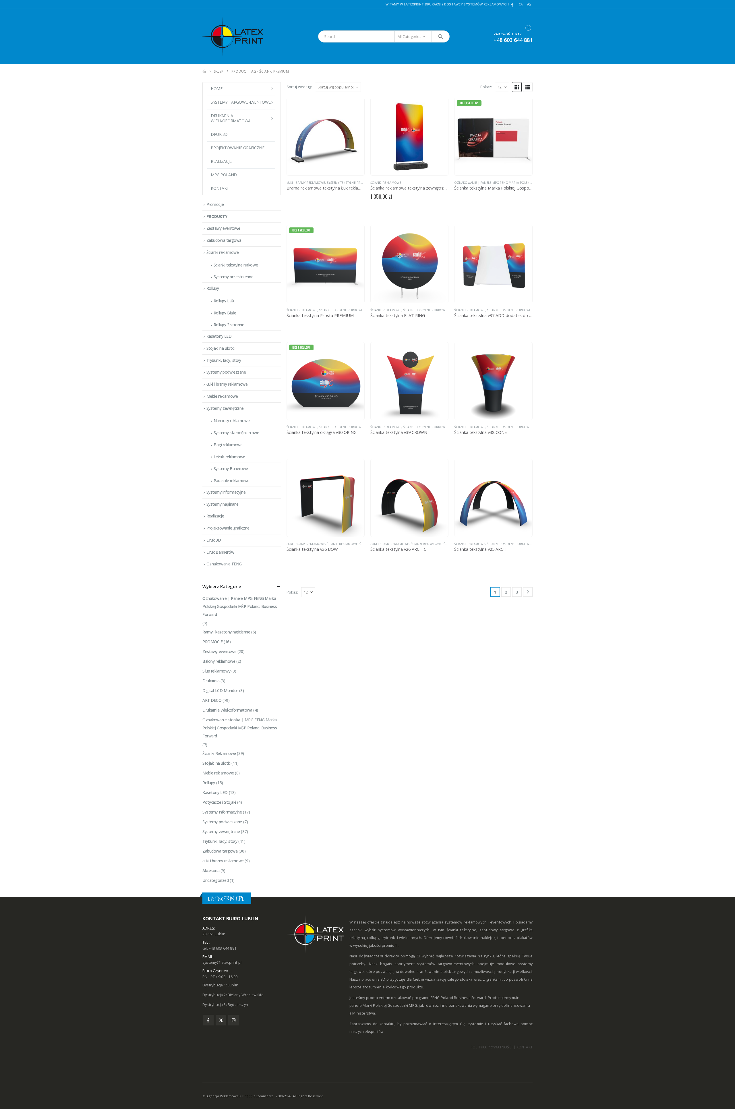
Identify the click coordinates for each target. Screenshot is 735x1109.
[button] (517, 87)
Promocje (215, 204)
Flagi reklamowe (228, 444)
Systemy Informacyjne (222, 812)
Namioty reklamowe (232, 420)
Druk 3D (219, 134)
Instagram (233, 1020)
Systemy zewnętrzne (225, 408)
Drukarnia (210, 680)
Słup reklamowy (216, 671)
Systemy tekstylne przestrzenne (353, 183)
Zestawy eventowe (223, 228)
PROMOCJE (212, 641)
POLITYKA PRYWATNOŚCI (491, 1047)
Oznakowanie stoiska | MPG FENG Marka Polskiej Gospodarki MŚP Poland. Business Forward (239, 728)
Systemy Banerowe (231, 468)
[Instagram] (521, 4)
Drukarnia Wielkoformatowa (227, 710)
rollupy (373, 937)
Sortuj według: (299, 86)
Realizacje (221, 161)
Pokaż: (486, 86)
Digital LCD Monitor (220, 690)
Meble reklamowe (222, 396)
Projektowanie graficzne (237, 147)
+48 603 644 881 (513, 39)
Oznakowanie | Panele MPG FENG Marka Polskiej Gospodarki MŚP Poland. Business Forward (530, 183)
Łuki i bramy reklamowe (306, 183)
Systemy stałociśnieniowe (236, 432)
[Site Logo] (238, 36)
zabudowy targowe (496, 930)
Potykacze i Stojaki (219, 802)
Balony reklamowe (218, 661)
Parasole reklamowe (231, 480)
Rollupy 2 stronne (229, 324)
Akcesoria (210, 870)
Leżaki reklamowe (229, 456)
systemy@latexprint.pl (221, 962)
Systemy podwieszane (226, 372)
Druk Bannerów (220, 552)
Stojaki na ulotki (220, 348)
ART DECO (212, 700)
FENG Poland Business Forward (458, 997)
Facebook (208, 1020)
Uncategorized (215, 880)
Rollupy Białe (225, 313)
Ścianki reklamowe (222, 252)
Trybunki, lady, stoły (223, 360)
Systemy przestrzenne (234, 276)
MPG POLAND (224, 174)
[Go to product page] (325, 136)
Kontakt (220, 188)
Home (216, 88)
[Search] (441, 36)
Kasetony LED (219, 336)
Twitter (221, 1020)
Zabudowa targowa (223, 240)
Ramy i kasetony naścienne (226, 632)
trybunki (389, 937)
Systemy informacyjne (226, 492)
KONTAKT (525, 1047)
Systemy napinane (222, 504)
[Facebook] (512, 4)
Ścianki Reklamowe (385, 183)
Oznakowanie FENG (224, 564)
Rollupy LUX (224, 301)
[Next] (528, 592)
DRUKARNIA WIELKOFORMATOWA (231, 118)
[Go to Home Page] (204, 71)
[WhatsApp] (529, 4)
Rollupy (212, 288)
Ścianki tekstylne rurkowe (341, 310)
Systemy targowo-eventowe (241, 102)
